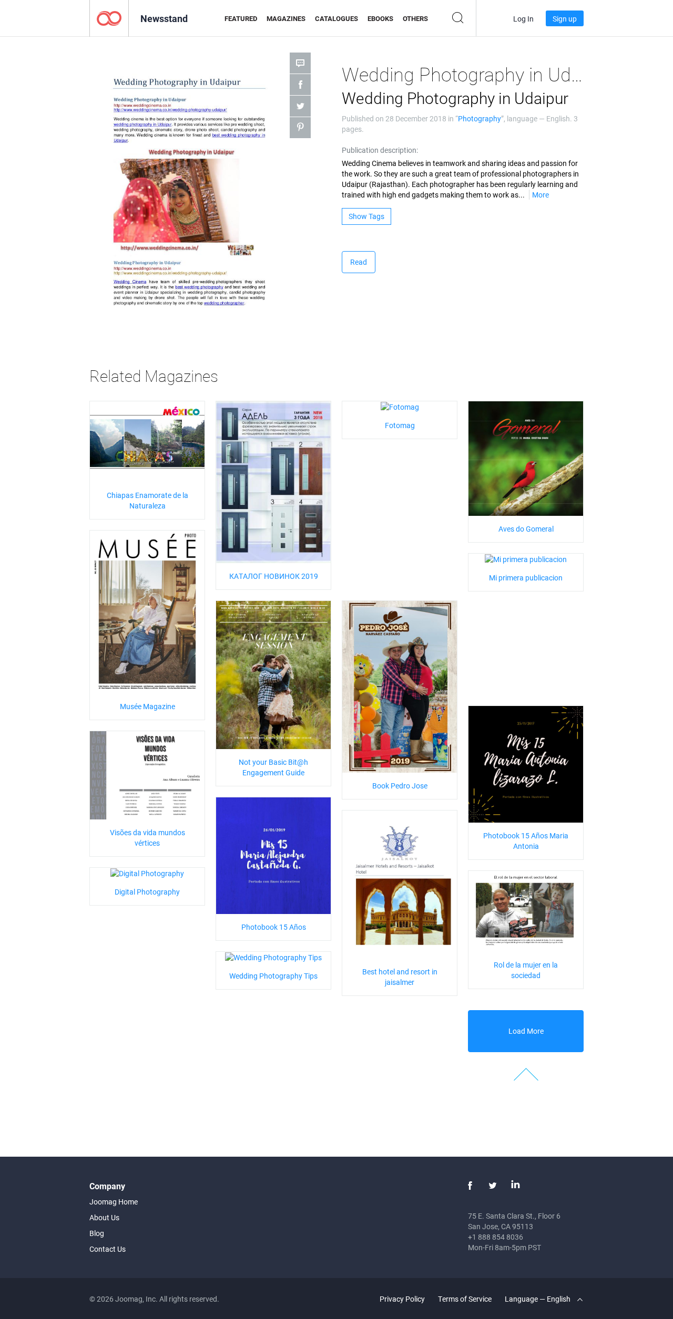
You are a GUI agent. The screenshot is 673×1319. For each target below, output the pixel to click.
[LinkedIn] (515, 1185)
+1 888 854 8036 (495, 1237)
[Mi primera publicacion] (526, 559)
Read (358, 262)
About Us (104, 1217)
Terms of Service (465, 1299)
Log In (523, 19)
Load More (526, 1031)
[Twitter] (492, 1185)
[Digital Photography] (147, 873)
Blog (96, 1233)
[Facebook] (470, 1185)
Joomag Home (113, 1202)
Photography (479, 118)
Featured (241, 18)
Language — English (538, 1299)
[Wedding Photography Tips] (273, 957)
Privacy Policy (402, 1299)
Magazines (286, 18)
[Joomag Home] (109, 18)
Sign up (565, 19)
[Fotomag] (400, 406)
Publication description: (380, 150)
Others (415, 18)
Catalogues (336, 18)
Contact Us (107, 1249)
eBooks (380, 18)
